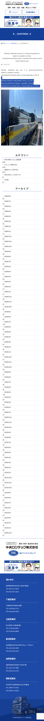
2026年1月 (7, 231)
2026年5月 (7, 211)
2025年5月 (7, 271)
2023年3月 (7, 402)
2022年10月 (8, 427)
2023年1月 (7, 412)
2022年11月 (8, 422)
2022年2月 (7, 467)
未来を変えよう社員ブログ (12, 175)
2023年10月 (8, 367)
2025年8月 (7, 256)
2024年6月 (7, 327)
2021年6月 (7, 508)
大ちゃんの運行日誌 (10, 164)
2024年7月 (7, 322)
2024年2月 (7, 347)
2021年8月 (7, 498)
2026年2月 (7, 226)
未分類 (6, 180)
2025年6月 (7, 266)
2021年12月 (8, 477)
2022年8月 (7, 437)
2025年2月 (7, 286)
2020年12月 (8, 533)
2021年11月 (8, 482)
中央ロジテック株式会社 (24, 717)
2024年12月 (8, 297)
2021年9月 (7, 492)
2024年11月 (8, 302)
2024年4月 (7, 337)
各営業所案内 (30, 12)
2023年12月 (8, 357)
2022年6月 (7, 447)
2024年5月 (7, 332)
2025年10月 (8, 246)
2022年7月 (7, 442)
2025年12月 (8, 236)
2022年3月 (7, 462)
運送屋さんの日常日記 (11, 170)
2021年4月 (7, 518)
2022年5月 (7, 452)
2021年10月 (8, 487)
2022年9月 (7, 432)
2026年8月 (7, 196)
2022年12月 (8, 417)
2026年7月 (7, 201)
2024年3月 (7, 342)
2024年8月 (7, 317)
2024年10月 (8, 307)
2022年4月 (7, 457)
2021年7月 (7, 503)
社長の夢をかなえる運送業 (12, 159)
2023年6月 (7, 387)
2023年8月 (7, 377)
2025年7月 (7, 261)
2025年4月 (7, 276)
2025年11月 (8, 241)
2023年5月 (7, 392)
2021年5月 (7, 513)
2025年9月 (7, 251)
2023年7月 (7, 382)
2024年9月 (7, 312)
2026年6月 (7, 206)
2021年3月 (7, 523)
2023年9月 (7, 372)
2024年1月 (7, 352)
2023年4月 (7, 397)
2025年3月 (7, 281)
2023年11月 (8, 362)
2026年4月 (7, 216)
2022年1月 (7, 472)
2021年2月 (7, 528)
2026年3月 (7, 221)
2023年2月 (7, 407)
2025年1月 (7, 292)
